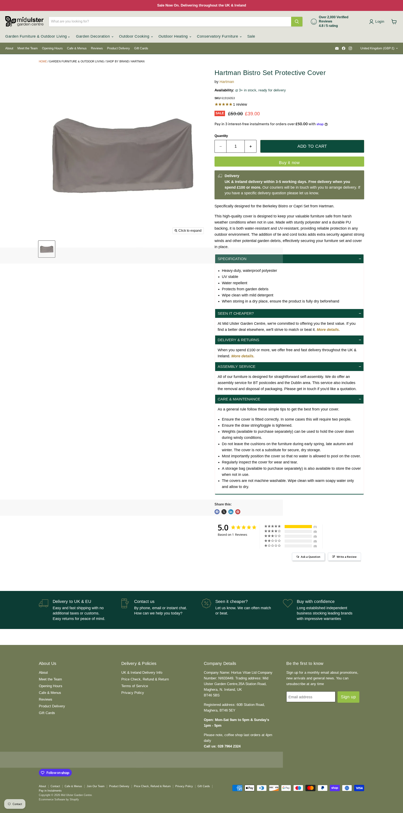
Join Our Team (96, 786)
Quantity (221, 136)
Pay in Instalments (50, 790)
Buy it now (289, 162)
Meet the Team (27, 48)
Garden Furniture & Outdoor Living (36, 36)
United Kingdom (377, 48)
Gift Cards (141, 48)
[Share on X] (223, 511)
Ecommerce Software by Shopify (59, 799)
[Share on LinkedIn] (230, 511)
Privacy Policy (132, 693)
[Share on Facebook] (217, 511)
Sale (251, 36)
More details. (328, 330)
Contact (55, 786)
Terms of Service (134, 686)
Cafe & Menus (77, 48)
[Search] (296, 21)
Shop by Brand (117, 61)
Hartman (137, 61)
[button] (289, 259)
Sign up (348, 697)
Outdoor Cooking (134, 36)
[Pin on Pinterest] (237, 511)
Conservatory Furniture (218, 36)
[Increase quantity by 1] (250, 146)
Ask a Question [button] (310, 557)
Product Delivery (118, 48)
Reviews (97, 48)
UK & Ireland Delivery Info (141, 673)
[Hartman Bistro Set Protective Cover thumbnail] (46, 249)
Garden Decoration (93, 36)
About (9, 48)
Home (43, 61)
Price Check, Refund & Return (145, 679)
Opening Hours (52, 48)
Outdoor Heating (173, 36)
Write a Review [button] (347, 557)
